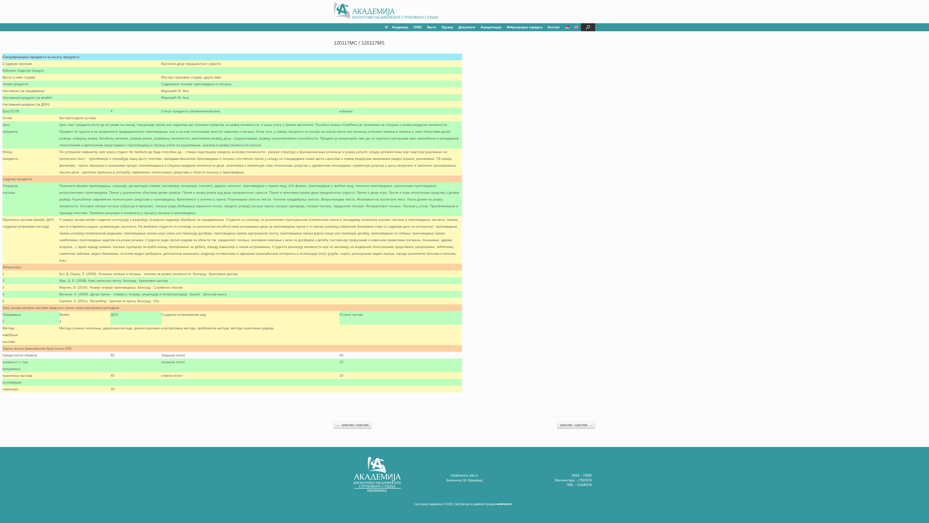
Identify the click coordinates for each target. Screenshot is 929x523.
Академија (400, 27)
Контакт (554, 27)
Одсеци (447, 27)
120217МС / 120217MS (576, 425)
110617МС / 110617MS (353, 425)
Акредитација (491, 27)
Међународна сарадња (524, 27)
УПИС (417, 27)
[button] (588, 27)
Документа (466, 27)
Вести (431, 27)
